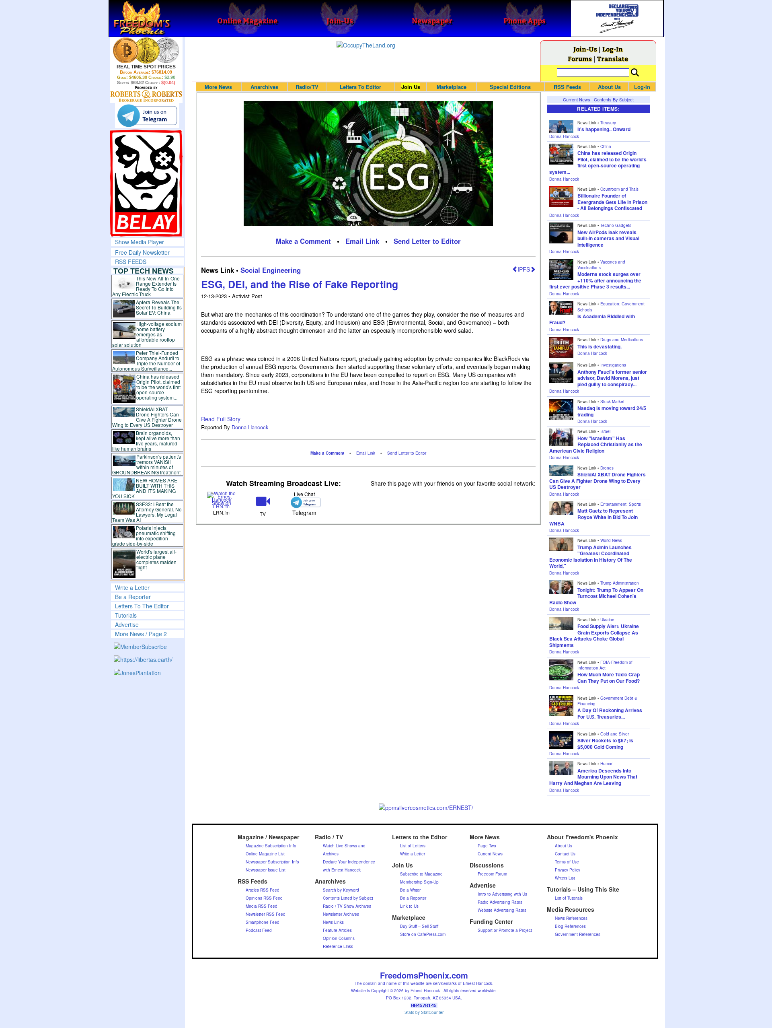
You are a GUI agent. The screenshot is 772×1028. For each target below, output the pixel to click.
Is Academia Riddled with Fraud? (592, 319)
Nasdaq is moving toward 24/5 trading (611, 411)
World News (611, 540)
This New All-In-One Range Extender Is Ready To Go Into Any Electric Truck (146, 286)
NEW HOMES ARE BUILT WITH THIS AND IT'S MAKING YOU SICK (145, 488)
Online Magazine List (265, 854)
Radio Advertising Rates (500, 902)
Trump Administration (619, 583)
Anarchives (264, 87)
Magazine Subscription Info (271, 846)
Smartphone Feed (262, 922)
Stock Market (612, 401)
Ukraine (607, 619)
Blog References (570, 926)
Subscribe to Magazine (421, 874)
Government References (577, 934)
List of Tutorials (569, 898)
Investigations (613, 365)
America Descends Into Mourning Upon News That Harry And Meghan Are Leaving (593, 777)
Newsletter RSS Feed (265, 914)
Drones (607, 468)
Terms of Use (567, 862)
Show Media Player (139, 242)
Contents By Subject (614, 99)
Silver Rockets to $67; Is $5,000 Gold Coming (605, 743)
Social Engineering (270, 270)
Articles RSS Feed (262, 890)
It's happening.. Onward (603, 129)
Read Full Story (220, 419)
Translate (612, 58)
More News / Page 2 (141, 634)
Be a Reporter (133, 597)
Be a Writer (410, 890)
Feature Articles (337, 930)
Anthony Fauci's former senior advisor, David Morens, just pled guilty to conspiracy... (612, 378)
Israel (605, 431)
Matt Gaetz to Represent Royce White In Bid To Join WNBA (593, 517)
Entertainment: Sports (620, 504)
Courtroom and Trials (619, 189)
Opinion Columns (339, 938)
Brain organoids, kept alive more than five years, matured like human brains (146, 440)
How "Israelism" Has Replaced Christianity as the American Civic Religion (595, 444)
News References (571, 918)
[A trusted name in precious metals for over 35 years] (146, 94)
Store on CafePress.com (423, 934)
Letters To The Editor (142, 606)
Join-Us (585, 49)
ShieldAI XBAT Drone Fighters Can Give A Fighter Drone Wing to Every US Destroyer (147, 417)
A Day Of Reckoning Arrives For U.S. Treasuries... (609, 713)
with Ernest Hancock (342, 870)
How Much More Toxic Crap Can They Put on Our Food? (608, 677)
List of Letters (412, 846)
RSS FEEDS (130, 262)
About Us (609, 87)
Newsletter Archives (341, 914)
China (605, 146)
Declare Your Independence (349, 862)
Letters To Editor (360, 87)
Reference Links (338, 946)
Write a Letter (132, 587)
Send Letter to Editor (427, 241)
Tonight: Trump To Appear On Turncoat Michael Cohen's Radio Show (596, 596)
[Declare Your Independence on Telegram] (147, 115)
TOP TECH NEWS (143, 271)
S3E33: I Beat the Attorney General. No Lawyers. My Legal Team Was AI (147, 512)
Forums (580, 58)
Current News (576, 99)
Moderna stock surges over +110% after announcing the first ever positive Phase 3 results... (595, 280)
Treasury (608, 123)
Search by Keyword (341, 890)
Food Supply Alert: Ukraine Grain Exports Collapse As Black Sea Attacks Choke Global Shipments (594, 635)
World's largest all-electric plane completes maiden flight (156, 559)
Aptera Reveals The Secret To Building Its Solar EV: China (159, 307)
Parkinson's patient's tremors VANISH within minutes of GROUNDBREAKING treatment (146, 464)
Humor (606, 763)
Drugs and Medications (621, 339)
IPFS (523, 269)
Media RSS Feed (261, 906)
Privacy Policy (567, 870)
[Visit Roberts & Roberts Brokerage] (146, 50)
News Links (333, 922)
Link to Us (409, 906)
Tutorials (126, 615)
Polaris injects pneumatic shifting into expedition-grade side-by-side (144, 535)
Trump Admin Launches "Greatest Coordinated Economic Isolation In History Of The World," (590, 557)
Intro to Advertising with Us (502, 894)
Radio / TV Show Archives (347, 906)
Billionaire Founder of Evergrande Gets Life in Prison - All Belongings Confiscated (612, 202)
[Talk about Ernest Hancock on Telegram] (304, 502)
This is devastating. (599, 346)
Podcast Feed (259, 930)
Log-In (612, 49)
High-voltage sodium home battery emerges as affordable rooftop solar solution (147, 334)
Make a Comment (303, 241)
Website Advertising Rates (502, 910)
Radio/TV (307, 87)
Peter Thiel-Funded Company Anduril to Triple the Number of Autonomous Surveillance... (146, 360)
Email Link (362, 241)
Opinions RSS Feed (264, 898)
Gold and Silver (614, 734)
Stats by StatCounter (423, 1012)
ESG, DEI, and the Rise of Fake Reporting (299, 284)
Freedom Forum (492, 874)
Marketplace (451, 87)
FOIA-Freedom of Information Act (604, 665)
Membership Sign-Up (419, 882)
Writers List (565, 878)
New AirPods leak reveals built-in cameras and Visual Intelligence (608, 238)
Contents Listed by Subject (348, 898)
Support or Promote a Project (505, 930)
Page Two (487, 846)
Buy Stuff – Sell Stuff (419, 926)
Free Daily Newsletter (142, 252)
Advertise (127, 624)
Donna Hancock (250, 427)
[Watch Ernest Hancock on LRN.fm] (221, 499)
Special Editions (510, 87)
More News (218, 87)
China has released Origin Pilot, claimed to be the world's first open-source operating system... (158, 387)
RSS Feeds (567, 87)
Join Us (410, 87)
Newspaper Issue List (265, 870)
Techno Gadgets (615, 225)
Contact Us (565, 854)
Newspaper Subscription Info (272, 862)
